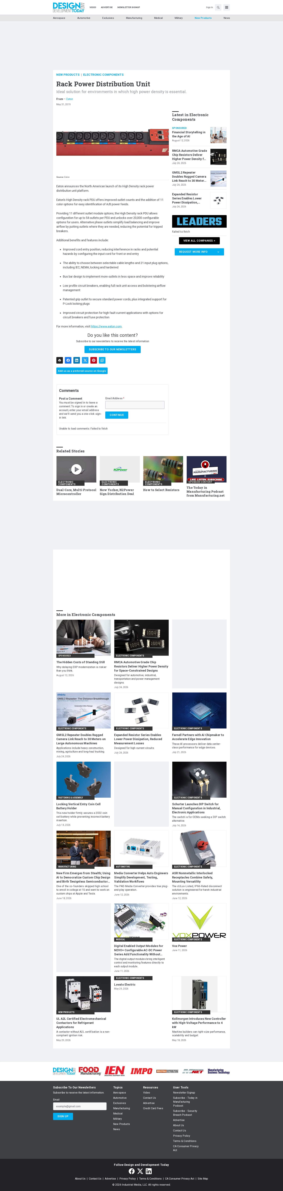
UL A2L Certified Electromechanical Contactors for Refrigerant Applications (81, 1023)
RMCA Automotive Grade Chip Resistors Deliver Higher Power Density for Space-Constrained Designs (189, 155)
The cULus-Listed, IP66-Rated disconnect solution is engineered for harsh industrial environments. (197, 890)
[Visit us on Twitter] (140, 1171)
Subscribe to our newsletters (112, 349)
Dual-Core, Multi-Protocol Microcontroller (76, 492)
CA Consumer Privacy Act (179, 1178)
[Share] (68, 360)
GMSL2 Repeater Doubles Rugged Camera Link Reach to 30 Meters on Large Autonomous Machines (189, 177)
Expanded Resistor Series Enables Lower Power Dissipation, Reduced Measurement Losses (188, 199)
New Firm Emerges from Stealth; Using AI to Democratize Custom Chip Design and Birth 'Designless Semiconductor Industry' (83, 877)
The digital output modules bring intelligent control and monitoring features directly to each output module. (139, 962)
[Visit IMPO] (141, 1070)
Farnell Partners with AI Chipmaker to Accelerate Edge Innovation (198, 737)
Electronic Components (103, 74)
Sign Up (63, 1116)
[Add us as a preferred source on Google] (102, 360)
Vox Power (179, 946)
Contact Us (95, 1178)
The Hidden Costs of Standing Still (80, 662)
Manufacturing (67, 866)
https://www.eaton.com (106, 326)
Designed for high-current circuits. (134, 748)
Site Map (203, 1178)
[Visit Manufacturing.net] (193, 1071)
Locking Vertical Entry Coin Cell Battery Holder (78, 806)
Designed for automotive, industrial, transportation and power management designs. (137, 679)
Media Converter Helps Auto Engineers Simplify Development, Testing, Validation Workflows (141, 877)
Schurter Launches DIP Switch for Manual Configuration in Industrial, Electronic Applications (196, 808)
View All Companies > (199, 240)
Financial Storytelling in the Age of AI (188, 134)
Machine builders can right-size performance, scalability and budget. (199, 1033)
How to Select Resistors (161, 490)
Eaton (69, 99)
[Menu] (226, 7)
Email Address (114, 398)
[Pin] (93, 360)
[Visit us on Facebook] (132, 1171)
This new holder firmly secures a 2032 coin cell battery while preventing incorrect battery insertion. (83, 816)
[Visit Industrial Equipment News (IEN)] (114, 1070)
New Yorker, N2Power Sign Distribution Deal (117, 492)
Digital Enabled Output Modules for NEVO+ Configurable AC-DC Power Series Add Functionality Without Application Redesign (138, 950)
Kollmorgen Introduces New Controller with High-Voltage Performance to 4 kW (199, 1023)
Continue (117, 415)
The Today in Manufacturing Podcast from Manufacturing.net (206, 491)
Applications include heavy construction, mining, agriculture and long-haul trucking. (80, 749)
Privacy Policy (127, 1178)
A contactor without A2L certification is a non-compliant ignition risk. (83, 1033)
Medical (120, 939)
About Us (80, 1178)
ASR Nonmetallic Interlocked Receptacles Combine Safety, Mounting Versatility (192, 877)
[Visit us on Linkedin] (149, 1171)
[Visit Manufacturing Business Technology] (219, 1070)
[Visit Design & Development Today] (64, 1070)
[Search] (218, 7)
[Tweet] (85, 360)
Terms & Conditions (150, 1178)
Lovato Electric (124, 984)
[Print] (59, 360)
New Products (68, 74)
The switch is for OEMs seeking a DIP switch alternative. (199, 818)
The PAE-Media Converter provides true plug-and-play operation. (141, 888)
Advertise (110, 1178)
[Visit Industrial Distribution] (167, 1071)
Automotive (123, 866)
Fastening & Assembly (70, 797)
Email (56, 1099)
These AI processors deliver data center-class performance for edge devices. (196, 745)
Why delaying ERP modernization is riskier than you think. (81, 669)
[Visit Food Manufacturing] (90, 1070)
